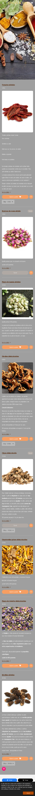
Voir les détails (5, 192)
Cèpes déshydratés (9, 453)
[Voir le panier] (32, 3)
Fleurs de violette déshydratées (14, 601)
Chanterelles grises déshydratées (14, 540)
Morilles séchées (8, 675)
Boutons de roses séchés (11, 211)
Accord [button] (28, 793)
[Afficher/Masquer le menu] (3, 3)
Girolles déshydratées (10, 356)
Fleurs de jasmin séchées (11, 282)
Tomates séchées (8, 85)
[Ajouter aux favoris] (31, 197)
